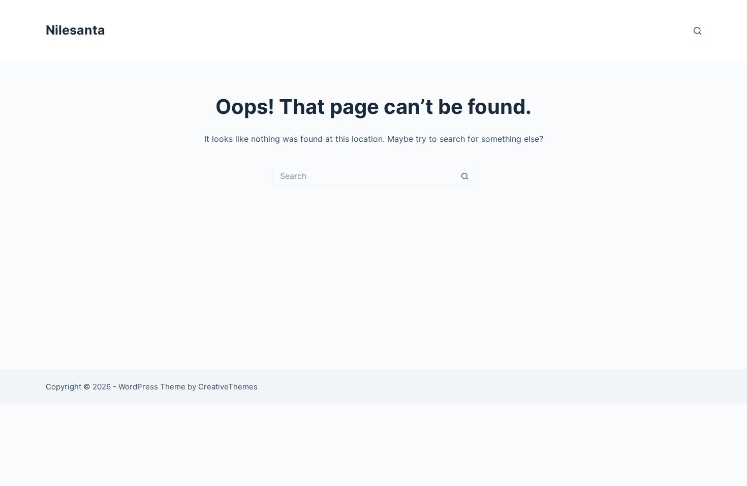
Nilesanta (75, 30)
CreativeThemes (228, 386)
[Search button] (465, 176)
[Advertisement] (373, 262)
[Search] (697, 31)
